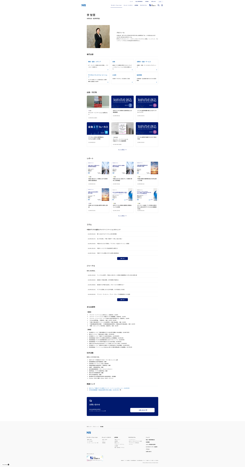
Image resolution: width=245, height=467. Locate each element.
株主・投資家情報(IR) (150, 439)
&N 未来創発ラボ (152, 5)
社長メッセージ (117, 439)
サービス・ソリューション (116, 5)
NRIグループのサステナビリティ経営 (135, 441)
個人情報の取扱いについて (141, 460)
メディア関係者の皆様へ (151, 444)
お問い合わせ (153, 1)
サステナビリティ (143, 5)
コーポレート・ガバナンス (119, 444)
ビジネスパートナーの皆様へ (152, 446)
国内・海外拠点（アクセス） (120, 447)
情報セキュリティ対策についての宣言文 (152, 460)
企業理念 (116, 441)
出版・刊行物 (104, 439)
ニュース (131, 1)
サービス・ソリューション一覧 (92, 442)
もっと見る (121, 150)
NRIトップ (89, 426)
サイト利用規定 (127, 460)
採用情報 (146, 1)
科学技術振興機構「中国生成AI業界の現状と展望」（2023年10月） (104, 390)
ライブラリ (131, 444)
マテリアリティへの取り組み (134, 442)
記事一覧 (122, 258)
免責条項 (122, 460)
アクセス (147, 449)
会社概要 (116, 445)
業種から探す (89, 439)
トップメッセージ (132, 439)
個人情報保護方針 (133, 460)
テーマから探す (90, 441)
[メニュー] (162, 5)
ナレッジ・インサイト (128, 5)
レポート (103, 441)
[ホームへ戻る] (84, 5)
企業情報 (136, 5)
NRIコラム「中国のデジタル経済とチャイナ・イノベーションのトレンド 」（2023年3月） (109, 388)
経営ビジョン (117, 442)
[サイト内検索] (158, 5)
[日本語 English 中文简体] (160, 2)
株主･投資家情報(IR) (139, 1)
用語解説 (103, 442)
